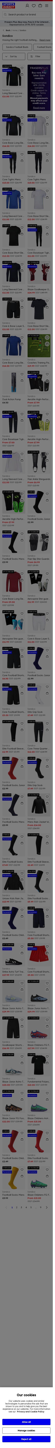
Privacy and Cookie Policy (30, 1411)
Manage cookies (26, 1430)
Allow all (26, 1422)
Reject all (26, 1439)
